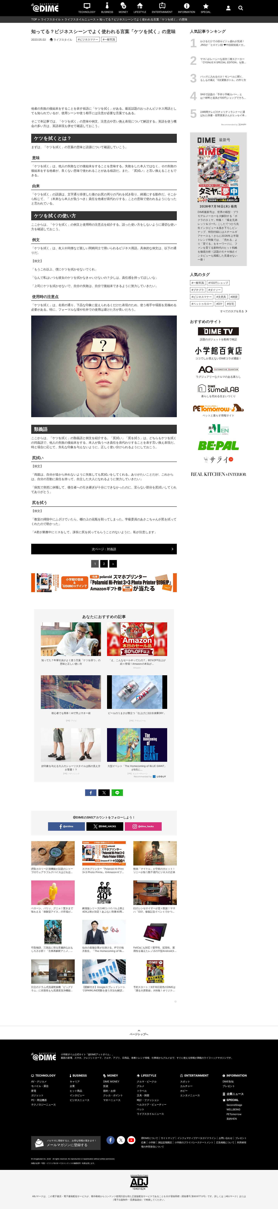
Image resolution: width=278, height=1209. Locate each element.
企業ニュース (235, 1094)
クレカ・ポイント (113, 1095)
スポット (185, 1081)
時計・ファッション (148, 1099)
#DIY (219, 303)
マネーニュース (111, 1099)
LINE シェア (117, 792)
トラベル (142, 1090)
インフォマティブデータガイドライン (196, 1138)
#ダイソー (214, 289)
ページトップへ (139, 1034)
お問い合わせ (225, 1138)
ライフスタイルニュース (80, 19)
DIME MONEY (111, 1081)
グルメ (140, 1086)
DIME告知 (228, 1081)
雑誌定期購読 (165, 1142)
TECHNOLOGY (45, 1075)
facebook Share (90, 792)
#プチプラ (198, 289)
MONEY (112, 1075)
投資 (105, 1086)
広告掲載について (225, 1142)
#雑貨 (234, 296)
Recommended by (143, 776)
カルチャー (186, 1086)
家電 (33, 1090)
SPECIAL (233, 1100)
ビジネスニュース (79, 1099)
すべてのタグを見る (232, 311)
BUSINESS (80, 1075)
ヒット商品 (76, 1090)
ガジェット (37, 1095)
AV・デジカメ (39, 1081)
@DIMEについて (149, 1138)
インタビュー (77, 1095)
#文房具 (221, 296)
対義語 (104, 549)
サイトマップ (168, 1138)
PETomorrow (234, 1114)
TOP (34, 19)
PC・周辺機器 (39, 1099)
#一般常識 (109, 39)
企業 (72, 1086)
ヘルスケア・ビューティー (151, 1104)
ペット (140, 1109)
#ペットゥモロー (202, 303)
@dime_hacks (146, 826)
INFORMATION (237, 1075)
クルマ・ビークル (147, 1081)
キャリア (75, 1081)
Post (104, 792)
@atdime (68, 826)
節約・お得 (109, 1090)
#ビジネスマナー (88, 39)
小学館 (152, 1142)
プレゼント (229, 1086)
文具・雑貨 (143, 1095)
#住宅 (230, 303)
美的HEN (232, 1118)
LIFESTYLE (148, 1075)
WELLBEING (233, 1109)
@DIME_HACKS (107, 826)
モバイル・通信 (39, 1086)
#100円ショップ (218, 282)
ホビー (184, 1090)
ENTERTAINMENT (196, 1075)
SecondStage (234, 1104)
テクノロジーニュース (43, 1104)
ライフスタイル (51, 19)
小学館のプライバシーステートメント (194, 1142)
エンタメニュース (190, 1095)
